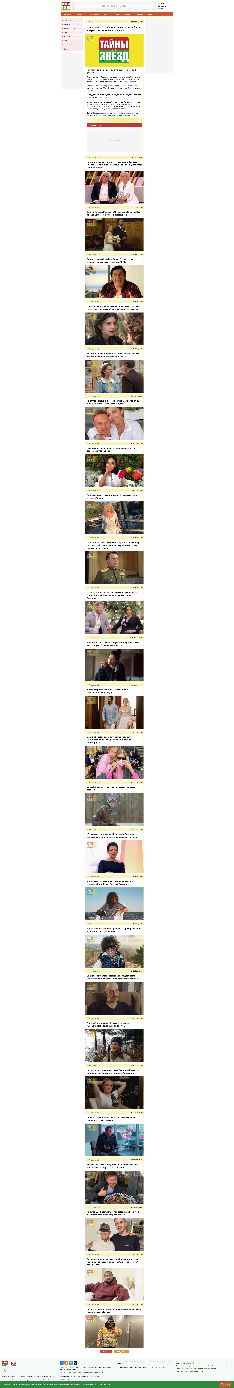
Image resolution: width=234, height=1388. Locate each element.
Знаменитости (93, 14)
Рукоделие (139, 14)
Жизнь (127, 14)
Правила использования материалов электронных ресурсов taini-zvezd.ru (198, 1368)
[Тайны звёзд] (87, 22)
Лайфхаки (67, 14)
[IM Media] (13, 1363)
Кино (106, 14)
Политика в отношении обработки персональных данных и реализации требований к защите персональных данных (202, 1362)
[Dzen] (75, 1363)
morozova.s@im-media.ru (157, 1367)
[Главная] (5, 1363)
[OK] (66, 1363)
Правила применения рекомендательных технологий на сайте (195, 1366)
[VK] (62, 1363)
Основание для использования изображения (189, 1371)
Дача (150, 14)
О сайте (161, 3)
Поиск (160, 8)
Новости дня (94, 732)
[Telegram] (71, 1363)
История (116, 14)
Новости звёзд (95, 157)
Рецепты (79, 14)
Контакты (162, 6)
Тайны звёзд (65, 6)
